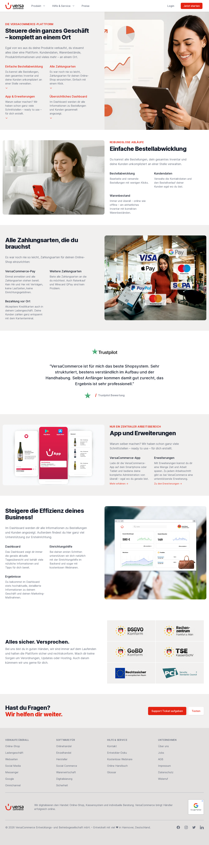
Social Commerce (66, 765)
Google (9, 778)
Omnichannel (13, 785)
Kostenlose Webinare (119, 759)
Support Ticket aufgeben (167, 711)
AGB (160, 759)
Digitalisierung (64, 778)
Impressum (164, 765)
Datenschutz (165, 772)
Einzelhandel (63, 752)
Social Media (13, 765)
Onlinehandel (64, 746)
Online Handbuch (117, 765)
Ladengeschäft (14, 752)
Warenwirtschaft (66, 772)
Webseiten (11, 759)
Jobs (161, 752)
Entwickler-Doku (117, 752)
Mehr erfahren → (119, 483)
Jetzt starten (192, 6)
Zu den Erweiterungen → (168, 483)
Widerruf (163, 778)
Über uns (163, 746)
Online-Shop (12, 746)
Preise (85, 6)
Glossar (111, 772)
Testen (196, 711)
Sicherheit (62, 785)
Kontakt (112, 746)
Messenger (11, 772)
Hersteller (61, 759)
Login (170, 6)
